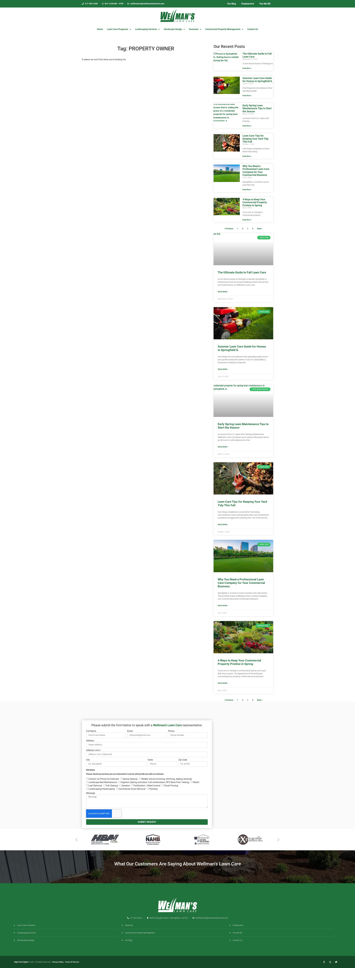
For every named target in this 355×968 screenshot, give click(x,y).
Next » (260, 228)
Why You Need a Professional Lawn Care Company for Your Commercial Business (256, 171)
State (150, 760)
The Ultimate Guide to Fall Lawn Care (242, 272)
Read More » (247, 68)
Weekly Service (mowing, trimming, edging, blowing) (166, 779)
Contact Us (252, 29)
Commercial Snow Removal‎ (131, 789)
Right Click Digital (21, 962)
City (88, 760)
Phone (171, 731)
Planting (153, 789)
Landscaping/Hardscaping (101, 789)
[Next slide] (278, 839)
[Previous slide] (76, 839)
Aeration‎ (126, 785)
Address (90, 741)
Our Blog (231, 3)
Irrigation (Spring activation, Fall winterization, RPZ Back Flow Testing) (155, 782)
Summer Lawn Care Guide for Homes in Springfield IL (257, 80)
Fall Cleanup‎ (112, 785)
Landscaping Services (146, 29)
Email (130, 731)
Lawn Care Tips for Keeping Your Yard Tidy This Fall (255, 138)
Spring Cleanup (130, 779)
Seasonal (193, 29)
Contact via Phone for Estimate (103, 779)
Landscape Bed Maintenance (102, 782)
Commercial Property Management (222, 29)
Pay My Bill (264, 3)
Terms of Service (72, 962)
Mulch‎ (196, 782)
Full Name (91, 731)
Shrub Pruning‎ (171, 785)
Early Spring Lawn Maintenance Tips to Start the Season (257, 108)
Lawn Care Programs (117, 29)
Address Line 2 (93, 750)
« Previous (228, 228)
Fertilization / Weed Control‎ (147, 785)
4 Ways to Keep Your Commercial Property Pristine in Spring (255, 202)
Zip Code (182, 760)
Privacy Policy (58, 962)
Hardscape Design (173, 29)
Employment (247, 3)
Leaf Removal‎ (95, 785)
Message (90, 793)
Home (100, 29)
